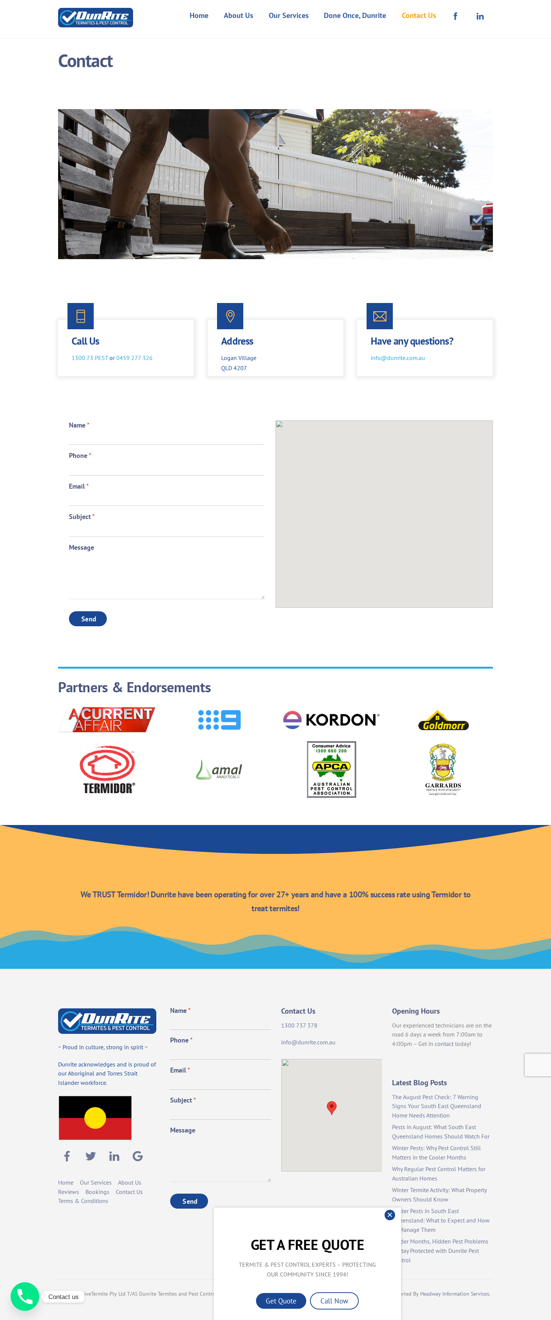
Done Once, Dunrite (355, 15)
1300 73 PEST (90, 358)
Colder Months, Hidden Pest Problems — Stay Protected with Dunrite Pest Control (440, 1251)
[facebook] (68, 1155)
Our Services (288, 15)
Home (199, 15)
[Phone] (25, 1296)
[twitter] (92, 1155)
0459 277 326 (134, 358)
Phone (80, 455)
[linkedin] (115, 1155)
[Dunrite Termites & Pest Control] (95, 22)
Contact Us (419, 15)
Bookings (97, 1192)
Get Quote (281, 1300)
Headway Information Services (454, 1293)
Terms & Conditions (83, 1200)
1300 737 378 (299, 1025)
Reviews (68, 1192)
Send (88, 619)
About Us (238, 15)
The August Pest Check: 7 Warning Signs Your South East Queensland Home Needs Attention (436, 1106)
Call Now (334, 1300)
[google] (139, 1155)
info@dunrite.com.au (398, 358)
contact (444, 1043)
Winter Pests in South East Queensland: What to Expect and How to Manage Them (441, 1220)
